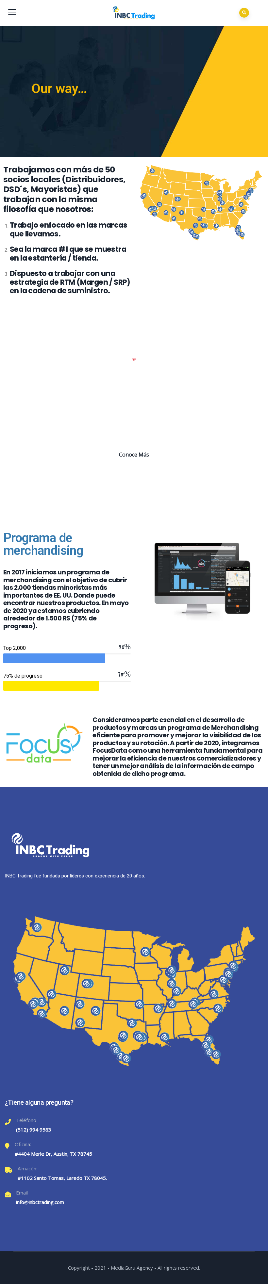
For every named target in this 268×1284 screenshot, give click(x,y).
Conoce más (134, 454)
